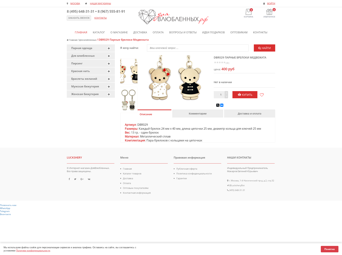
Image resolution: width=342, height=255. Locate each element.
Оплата (158, 32)
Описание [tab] (146, 114)
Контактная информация (137, 192)
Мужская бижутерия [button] (85, 86)
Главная (81, 32)
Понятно (329, 249)
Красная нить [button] (80, 71)
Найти (266, 48)
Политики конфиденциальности (33, 250)
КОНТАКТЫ (100, 17)
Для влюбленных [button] (83, 55)
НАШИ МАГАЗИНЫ (100, 3)
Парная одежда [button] (81, 48)
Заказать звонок (79, 17)
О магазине (119, 32)
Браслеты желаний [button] (84, 78)
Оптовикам (239, 32)
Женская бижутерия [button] (85, 94)
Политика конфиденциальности (194, 173)
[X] (217, 105)
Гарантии (181, 178)
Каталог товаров (132, 173)
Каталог (99, 32)
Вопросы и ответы (183, 32)
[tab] (91, 48)
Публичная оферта (186, 168)
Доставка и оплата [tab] (249, 113)
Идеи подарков (213, 32)
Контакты (260, 32)
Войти (271, 3)
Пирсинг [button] (77, 63)
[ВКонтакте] (221, 105)
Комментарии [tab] (197, 113)
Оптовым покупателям (136, 188)
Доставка (140, 32)
